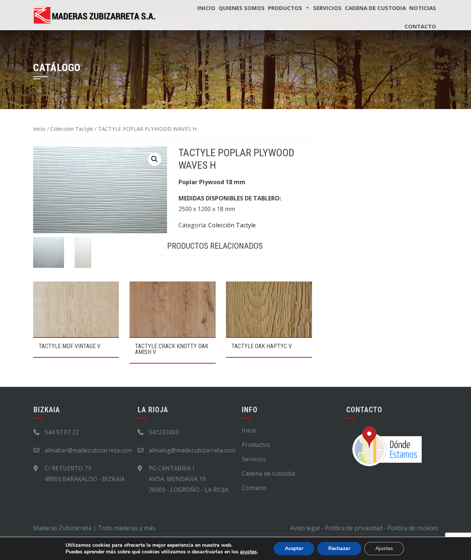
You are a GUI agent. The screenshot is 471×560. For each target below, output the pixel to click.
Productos (256, 445)
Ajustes (384, 548)
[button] (154, 159)
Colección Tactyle (71, 128)
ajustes (248, 552)
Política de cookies (412, 528)
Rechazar (339, 548)
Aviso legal (305, 528)
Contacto (420, 26)
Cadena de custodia (268, 473)
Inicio (39, 128)
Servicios (254, 459)
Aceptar (294, 548)
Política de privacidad (353, 528)
